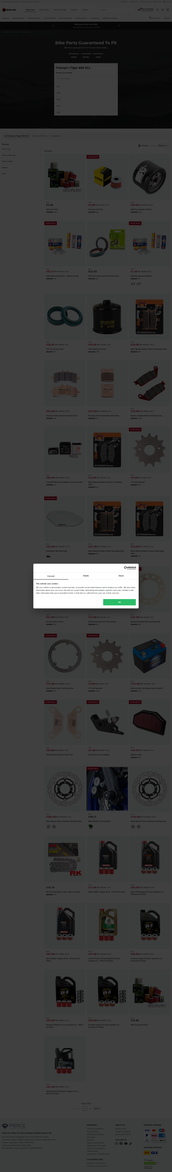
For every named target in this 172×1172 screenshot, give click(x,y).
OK (119, 602)
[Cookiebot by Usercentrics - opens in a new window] (126, 568)
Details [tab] (86, 576)
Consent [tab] (50, 576)
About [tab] (121, 576)
